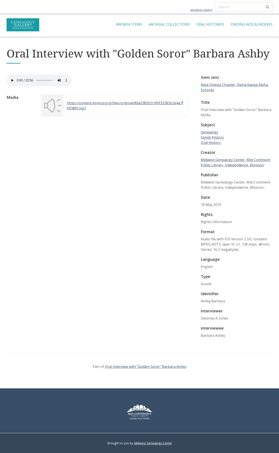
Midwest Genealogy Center (153, 443)
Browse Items (129, 24)
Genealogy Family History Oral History (212, 137)
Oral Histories (210, 24)
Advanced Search (201, 10)
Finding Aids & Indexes (251, 24)
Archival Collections (169, 24)
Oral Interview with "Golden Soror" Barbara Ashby (145, 366)
